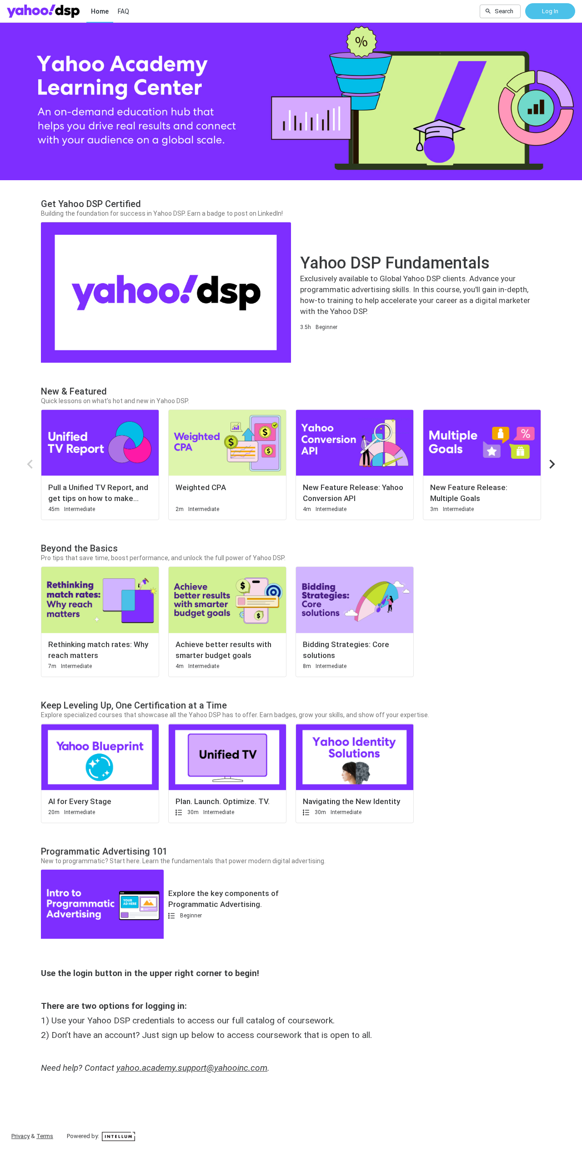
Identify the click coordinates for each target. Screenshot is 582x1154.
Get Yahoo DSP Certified (91, 203)
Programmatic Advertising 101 (104, 851)
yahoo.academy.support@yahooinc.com (191, 1068)
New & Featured (74, 391)
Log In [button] (550, 11)
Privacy (20, 1136)
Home (100, 11)
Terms (44, 1136)
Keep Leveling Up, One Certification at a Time (134, 705)
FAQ (123, 11)
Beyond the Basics (79, 548)
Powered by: (83, 1136)
